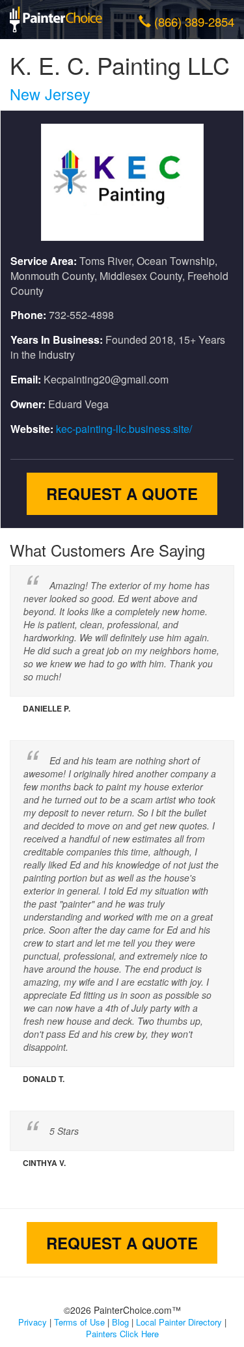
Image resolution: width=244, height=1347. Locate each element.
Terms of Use (79, 1322)
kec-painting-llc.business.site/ (124, 428)
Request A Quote (122, 493)
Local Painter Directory (179, 1322)
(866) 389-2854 (194, 21)
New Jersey (50, 94)
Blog (120, 1322)
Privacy (32, 1322)
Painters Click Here (122, 1333)
